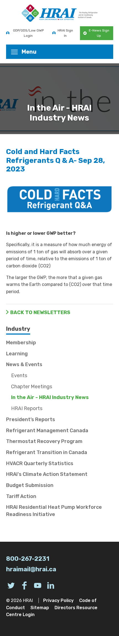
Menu (29, 51)
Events (19, 375)
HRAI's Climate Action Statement (46, 474)
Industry (18, 328)
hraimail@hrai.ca (31, 569)
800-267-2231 (27, 558)
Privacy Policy (58, 600)
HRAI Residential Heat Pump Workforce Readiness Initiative (54, 510)
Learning (17, 354)
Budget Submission (29, 485)
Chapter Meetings (31, 387)
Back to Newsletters (40, 312)
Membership (21, 343)
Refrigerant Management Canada (47, 431)
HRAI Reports (26, 408)
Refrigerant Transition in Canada (46, 452)
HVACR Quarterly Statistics (39, 463)
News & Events (24, 364)
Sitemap (39, 607)
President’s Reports (30, 419)
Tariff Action (21, 496)
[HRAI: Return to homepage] (60, 13)
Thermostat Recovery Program (44, 441)
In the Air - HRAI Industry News (50, 397)
